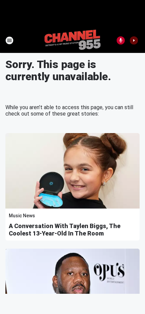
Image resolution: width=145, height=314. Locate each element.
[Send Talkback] (121, 40)
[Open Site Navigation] (9, 40)
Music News (22, 215)
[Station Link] (72, 40)
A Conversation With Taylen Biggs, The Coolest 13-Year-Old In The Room (64, 229)
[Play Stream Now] (134, 40)
